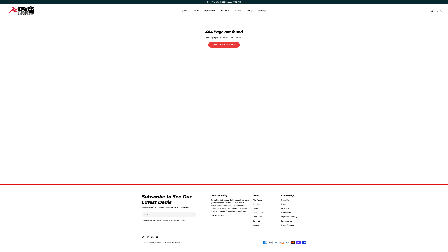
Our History (257, 204)
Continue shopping (224, 45)
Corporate (257, 221)
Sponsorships (286, 221)
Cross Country (258, 213)
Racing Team (286, 213)
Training (256, 208)
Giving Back (285, 200)
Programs (285, 208)
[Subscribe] (193, 214)
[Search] (432, 11)
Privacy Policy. (180, 220)
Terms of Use (168, 220)
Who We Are (257, 200)
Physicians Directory (289, 217)
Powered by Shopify (173, 242)
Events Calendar (287, 225)
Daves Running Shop (156, 242)
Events (284, 204)
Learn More (217, 215)
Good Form (257, 217)
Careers (256, 225)
